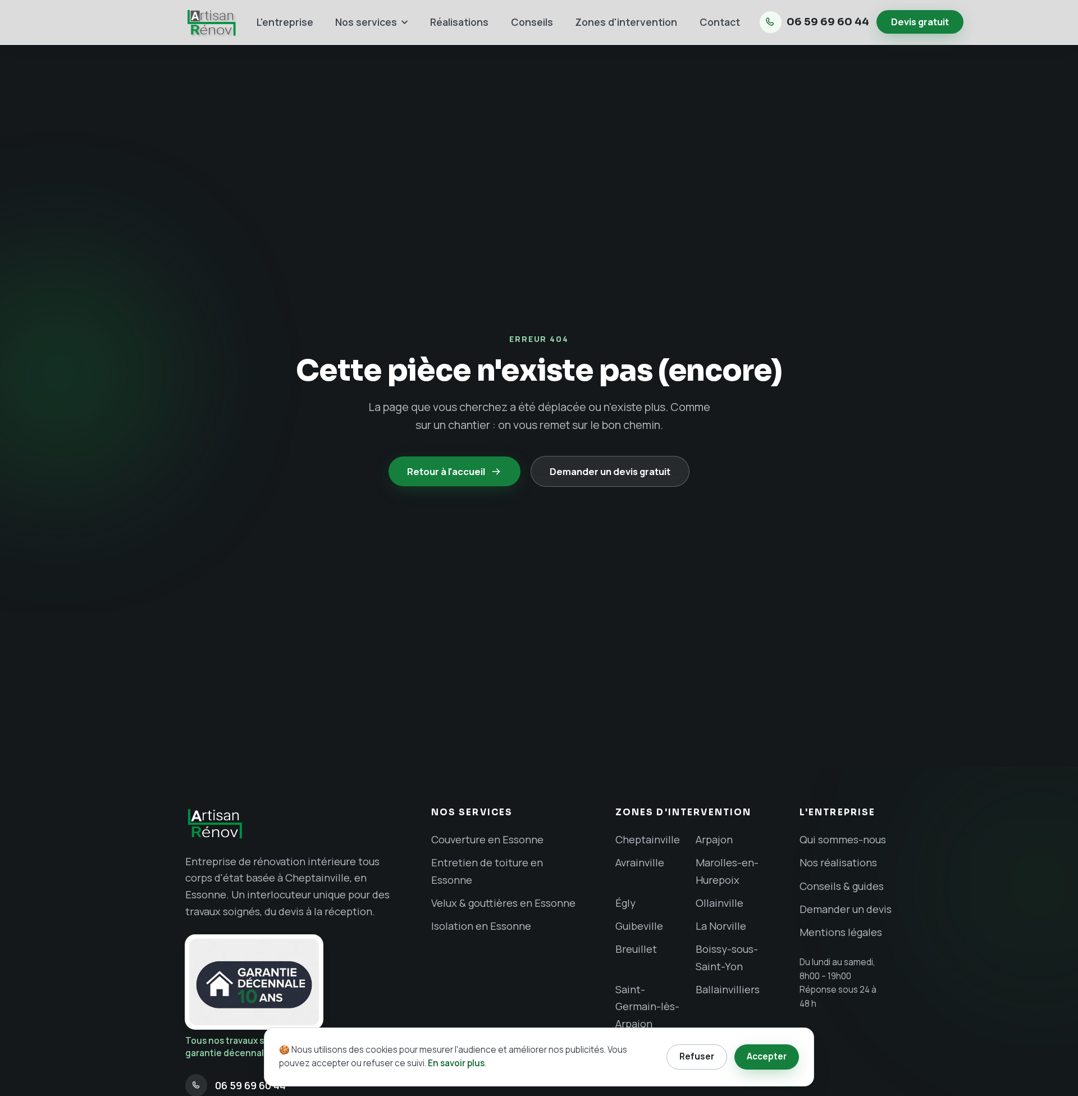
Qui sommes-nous (843, 839)
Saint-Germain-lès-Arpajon (647, 1006)
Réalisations (459, 22)
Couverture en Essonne (487, 839)
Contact (720, 22)
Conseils (532, 22)
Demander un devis (846, 909)
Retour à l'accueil (446, 471)
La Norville (721, 926)
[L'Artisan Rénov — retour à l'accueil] (211, 22)
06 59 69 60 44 (828, 22)
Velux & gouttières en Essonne (503, 903)
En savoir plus (456, 1063)
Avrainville (639, 862)
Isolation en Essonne (481, 926)
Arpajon (714, 839)
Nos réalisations (838, 862)
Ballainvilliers (728, 989)
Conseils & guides (842, 886)
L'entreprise (285, 22)
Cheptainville (647, 839)
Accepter (767, 1056)
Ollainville (719, 903)
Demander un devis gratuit (610, 471)
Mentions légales (841, 932)
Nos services (366, 22)
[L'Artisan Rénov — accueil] (293, 823)
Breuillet (636, 949)
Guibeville (639, 926)
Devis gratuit (920, 21)
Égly (625, 903)
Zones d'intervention (626, 22)
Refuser (696, 1056)
